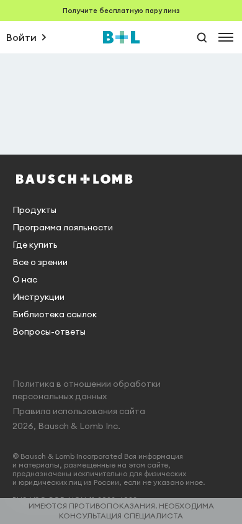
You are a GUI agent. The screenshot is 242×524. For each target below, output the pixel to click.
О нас (24, 279)
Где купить (35, 244)
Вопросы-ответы (49, 331)
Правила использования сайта (78, 411)
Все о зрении (40, 262)
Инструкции (38, 296)
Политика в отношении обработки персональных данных (86, 390)
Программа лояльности (62, 227)
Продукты (34, 209)
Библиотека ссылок (54, 314)
